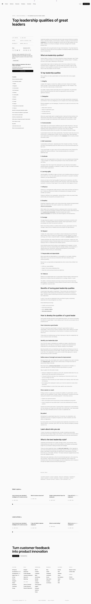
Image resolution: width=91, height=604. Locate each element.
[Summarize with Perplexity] (28, 50)
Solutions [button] (11, 3)
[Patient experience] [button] (54, 478)
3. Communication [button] (15, 88)
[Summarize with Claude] (26, 50)
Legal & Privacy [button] (51, 600)
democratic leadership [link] (63, 448)
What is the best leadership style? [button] (18, 128)
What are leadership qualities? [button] (17, 79)
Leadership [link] (43, 42)
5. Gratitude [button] (14, 92)
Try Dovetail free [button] (24, 555)
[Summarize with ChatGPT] (24, 50)
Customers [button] (29, 3)
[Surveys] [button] (57, 479)
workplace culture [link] (70, 236)
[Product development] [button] (64, 478)
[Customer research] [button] (45, 476)
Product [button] (6, 3)
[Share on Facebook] (15, 50)
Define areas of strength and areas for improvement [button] (21, 119)
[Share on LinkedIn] (17, 50)
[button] (45, 0)
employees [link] (64, 135)
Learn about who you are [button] (16, 125)
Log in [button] (80, 3)
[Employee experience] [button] (64, 476)
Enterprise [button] (23, 3)
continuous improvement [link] (54, 365)
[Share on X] (19, 50)
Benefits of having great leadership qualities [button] (19, 110)
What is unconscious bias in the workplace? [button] (75, 524)
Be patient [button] (14, 123)
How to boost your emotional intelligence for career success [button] (19, 496)
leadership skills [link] (46, 361)
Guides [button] (13, 15)
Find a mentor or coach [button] (16, 121)
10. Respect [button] (14, 103)
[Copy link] (13, 50)
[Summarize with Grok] (30, 50)
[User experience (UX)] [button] (65, 479)
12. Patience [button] (14, 108)
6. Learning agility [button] (15, 94)
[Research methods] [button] (50, 479)
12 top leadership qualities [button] (16, 81)
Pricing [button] (34, 3)
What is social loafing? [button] (54, 523)
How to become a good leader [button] (17, 114)
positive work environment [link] (49, 212)
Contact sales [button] (86, 3)
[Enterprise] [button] (72, 476)
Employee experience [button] (21, 15)
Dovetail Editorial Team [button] (25, 40)
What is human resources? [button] (37, 495)
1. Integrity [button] (14, 83)
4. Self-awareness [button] (15, 90)
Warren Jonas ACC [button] (24, 43)
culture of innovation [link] (45, 213)
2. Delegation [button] (14, 85)
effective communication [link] (46, 206)
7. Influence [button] (14, 96)
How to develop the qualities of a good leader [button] (20, 112)
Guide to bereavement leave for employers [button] (57, 496)
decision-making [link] (48, 309)
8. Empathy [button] (14, 99)
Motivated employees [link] (47, 311)
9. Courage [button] (14, 101)
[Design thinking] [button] (54, 476)
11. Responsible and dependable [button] (17, 105)
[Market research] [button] (45, 478)
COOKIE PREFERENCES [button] (42, 600)
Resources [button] (17, 3)
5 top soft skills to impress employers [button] (74, 496)
